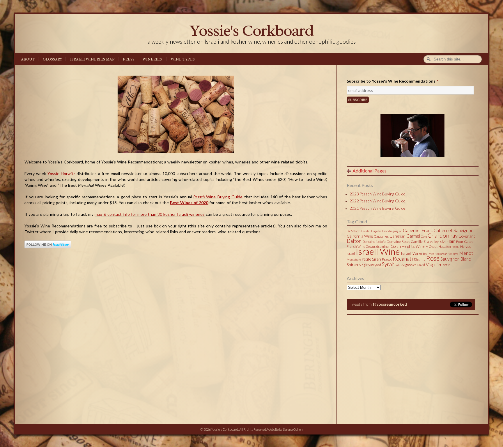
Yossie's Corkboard (251, 30)
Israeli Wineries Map (92, 59)
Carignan (397, 236)
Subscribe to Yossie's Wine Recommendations (392, 81)
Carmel (413, 235)
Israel (351, 253)
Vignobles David (413, 265)
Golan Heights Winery (409, 246)
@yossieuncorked (390, 304)
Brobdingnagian (392, 231)
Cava (424, 236)
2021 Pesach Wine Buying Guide (377, 208)
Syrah (388, 264)
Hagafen (444, 246)
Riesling (419, 259)
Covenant (466, 236)
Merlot (466, 253)
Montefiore (354, 259)
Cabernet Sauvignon (453, 230)
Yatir (446, 265)
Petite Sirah (371, 259)
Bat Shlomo (353, 231)
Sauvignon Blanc (455, 258)
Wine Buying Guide (217, 196)
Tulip (398, 265)
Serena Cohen (293, 429)
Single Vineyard (370, 265)
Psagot (387, 259)
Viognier (434, 264)
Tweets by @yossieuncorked (374, 311)
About (28, 59)
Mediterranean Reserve (443, 253)
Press (128, 59)
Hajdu (455, 246)
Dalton (354, 241)
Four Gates (464, 241)
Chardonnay (443, 235)
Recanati (403, 258)
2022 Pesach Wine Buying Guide (377, 201)
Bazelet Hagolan (371, 231)
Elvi (443, 241)
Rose (433, 258)
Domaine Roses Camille (405, 241)
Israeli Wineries (414, 253)
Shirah (352, 264)
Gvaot (433, 246)
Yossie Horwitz (61, 173)
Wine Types (183, 59)
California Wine (360, 236)
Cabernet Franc (418, 230)
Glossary (52, 59)
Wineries (152, 59)
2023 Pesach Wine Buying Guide (377, 194)
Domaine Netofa (374, 241)
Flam (451, 241)
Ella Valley (431, 241)
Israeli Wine (378, 251)
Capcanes (381, 236)
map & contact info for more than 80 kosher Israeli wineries (150, 214)
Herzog (465, 246)
